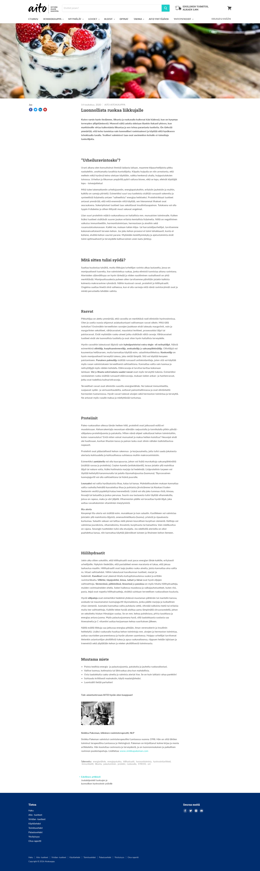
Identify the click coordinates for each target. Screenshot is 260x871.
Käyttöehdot (34, 823)
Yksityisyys (34, 836)
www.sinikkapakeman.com (134, 750)
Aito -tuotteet (35, 814)
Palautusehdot (35, 832)
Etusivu (33, 19)
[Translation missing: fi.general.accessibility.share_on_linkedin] (40, 109)
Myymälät (75, 19)
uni (149, 764)
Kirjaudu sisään (221, 19)
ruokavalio (131, 764)
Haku (31, 810)
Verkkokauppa (52, 19)
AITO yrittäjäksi (159, 19)
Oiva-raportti (34, 841)
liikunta (98, 764)
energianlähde (99, 761)
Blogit (108, 19)
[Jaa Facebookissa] (30, 109)
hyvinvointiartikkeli (162, 761)
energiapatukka (114, 761)
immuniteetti (87, 764)
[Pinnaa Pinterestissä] (45, 109)
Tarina (138, 19)
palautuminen (109, 764)
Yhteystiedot (183, 19)
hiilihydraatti (128, 761)
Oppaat (124, 19)
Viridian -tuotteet (36, 819)
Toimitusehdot (35, 828)
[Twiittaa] (35, 109)
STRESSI (142, 764)
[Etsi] (166, 8)
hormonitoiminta (144, 761)
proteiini (121, 764)
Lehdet (93, 19)
